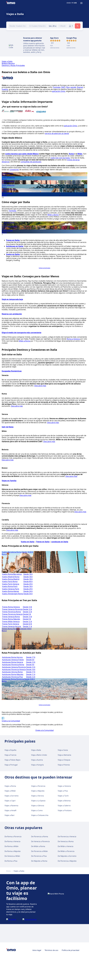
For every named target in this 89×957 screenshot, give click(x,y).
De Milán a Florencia (66, 851)
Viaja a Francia (10, 755)
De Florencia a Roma (39, 836)
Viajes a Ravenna (11, 805)
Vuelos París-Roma (9, 581)
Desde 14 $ (30, 669)
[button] (53, 26)
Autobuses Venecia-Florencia (14, 667)
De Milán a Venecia (65, 846)
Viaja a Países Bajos (12, 760)
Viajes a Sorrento (12, 796)
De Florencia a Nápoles (67, 861)
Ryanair (80, 87)
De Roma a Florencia (13, 836)
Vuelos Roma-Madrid (10, 579)
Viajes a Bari (9, 815)
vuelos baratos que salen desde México (22, 154)
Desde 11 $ (27, 626)
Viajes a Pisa (63, 791)
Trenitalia (56, 87)
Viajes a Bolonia (64, 800)
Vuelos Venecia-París (10, 589)
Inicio (8, 871)
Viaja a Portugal (11, 765)
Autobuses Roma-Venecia (12, 662)
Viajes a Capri (10, 800)
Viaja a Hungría (37, 765)
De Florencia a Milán (39, 851)
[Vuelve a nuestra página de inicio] (10, 3)
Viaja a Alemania (64, 755)
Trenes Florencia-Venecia (12, 614)
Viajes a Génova (37, 805)
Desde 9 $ (27, 614)
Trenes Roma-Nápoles (11, 619)
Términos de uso (51, 950)
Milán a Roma (53, 214)
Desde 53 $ (27, 624)
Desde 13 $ (27, 607)
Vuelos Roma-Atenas (10, 591)
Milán (79, 154)
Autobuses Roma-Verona (12, 657)
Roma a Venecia (73, 339)
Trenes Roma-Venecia (11, 607)
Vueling (5, 89)
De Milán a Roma (38, 846)
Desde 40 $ (27, 581)
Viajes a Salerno (64, 805)
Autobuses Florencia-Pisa (12, 677)
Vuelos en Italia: (13, 254)
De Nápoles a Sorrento (67, 856)
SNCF (63, 87)
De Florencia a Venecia (67, 836)
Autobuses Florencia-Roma (13, 664)
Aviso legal (36, 950)
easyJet (73, 87)
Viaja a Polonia (64, 765)
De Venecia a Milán (12, 856)
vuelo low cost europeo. (60, 158)
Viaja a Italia (36, 750)
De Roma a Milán (11, 846)
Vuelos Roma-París (9, 586)
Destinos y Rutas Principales (13, 65)
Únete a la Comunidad (44, 730)
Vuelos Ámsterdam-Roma (12, 593)
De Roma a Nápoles (13, 851)
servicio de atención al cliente (57, 133)
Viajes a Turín (63, 796)
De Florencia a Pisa (39, 856)
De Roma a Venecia (12, 841)
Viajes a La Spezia (38, 800)
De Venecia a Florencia (40, 841)
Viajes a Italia (7, 61)
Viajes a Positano (65, 810)
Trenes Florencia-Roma (11, 611)
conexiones (14, 169)
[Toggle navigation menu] (81, 3)
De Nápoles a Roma (39, 861)
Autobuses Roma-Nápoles (12, 674)
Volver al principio (44, 268)
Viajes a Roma (10, 786)
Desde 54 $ (27, 593)
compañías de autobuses (31, 161)
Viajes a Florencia (38, 786)
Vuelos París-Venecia (10, 584)
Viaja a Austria (37, 760)
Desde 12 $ (27, 609)
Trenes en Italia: (13, 240)
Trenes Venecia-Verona (11, 626)
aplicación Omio (58, 91)
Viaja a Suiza (63, 750)
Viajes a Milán (10, 791)
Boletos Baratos (8, 63)
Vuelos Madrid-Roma (10, 576)
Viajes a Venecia (64, 786)
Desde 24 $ (27, 591)
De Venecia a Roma (65, 841)
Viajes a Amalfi (10, 810)
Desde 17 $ (30, 657)
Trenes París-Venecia (10, 624)
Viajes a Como (37, 810)
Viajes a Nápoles (37, 791)
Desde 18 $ (27, 574)
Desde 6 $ (30, 659)
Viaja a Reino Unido (39, 755)
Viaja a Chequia (64, 760)
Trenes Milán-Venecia (11, 621)
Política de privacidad (70, 950)
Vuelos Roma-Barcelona (12, 574)
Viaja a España (10, 750)
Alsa (68, 87)
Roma (71, 154)
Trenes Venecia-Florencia (12, 609)
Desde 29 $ (27, 584)
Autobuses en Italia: (15, 246)
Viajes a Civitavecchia (39, 815)
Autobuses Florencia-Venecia (14, 669)
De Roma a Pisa (11, 861)
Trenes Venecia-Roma (11, 616)
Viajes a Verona (37, 796)
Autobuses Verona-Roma (12, 672)
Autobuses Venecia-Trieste (13, 659)
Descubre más (40, 385)
